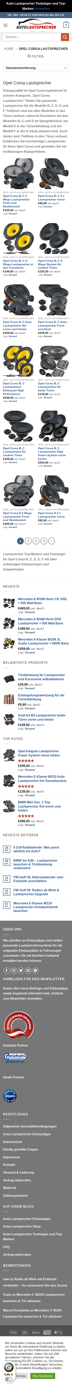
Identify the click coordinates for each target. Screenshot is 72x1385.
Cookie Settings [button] (16, 1375)
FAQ (6, 1247)
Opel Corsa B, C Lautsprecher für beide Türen (49, 387)
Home (9, 49)
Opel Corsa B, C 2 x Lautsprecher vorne (51, 197)
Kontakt (9, 1164)
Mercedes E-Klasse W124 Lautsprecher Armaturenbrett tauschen (35, 907)
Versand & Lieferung (18, 1172)
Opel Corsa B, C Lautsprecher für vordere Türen (14, 452)
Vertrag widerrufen (17, 1180)
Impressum (11, 1157)
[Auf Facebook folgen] (6, 970)
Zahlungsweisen (15, 1195)
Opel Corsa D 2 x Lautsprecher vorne (51, 515)
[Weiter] (51, 541)
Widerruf (9, 1188)
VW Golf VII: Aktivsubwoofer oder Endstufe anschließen (38, 879)
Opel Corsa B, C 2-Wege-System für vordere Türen (50, 264)
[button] (5, 25)
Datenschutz (12, 1142)
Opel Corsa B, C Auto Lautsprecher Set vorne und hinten (17, 325)
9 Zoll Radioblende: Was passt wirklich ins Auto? (36, 849)
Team (7, 1294)
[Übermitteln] (65, 37)
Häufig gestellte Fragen (20, 1149)
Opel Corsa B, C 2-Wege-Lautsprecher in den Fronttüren (18, 264)
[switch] (8, 1379)
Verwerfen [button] (42, 8)
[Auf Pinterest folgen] (35, 970)
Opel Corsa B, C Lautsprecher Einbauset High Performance (14, 389)
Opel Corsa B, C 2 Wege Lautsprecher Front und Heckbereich (16, 201)
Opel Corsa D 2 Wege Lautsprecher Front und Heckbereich (17, 517)
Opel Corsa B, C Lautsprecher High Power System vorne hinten (52, 453)
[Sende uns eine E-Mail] (28, 970)
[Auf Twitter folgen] (21, 970)
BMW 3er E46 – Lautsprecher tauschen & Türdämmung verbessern (35, 864)
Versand (13, 213)
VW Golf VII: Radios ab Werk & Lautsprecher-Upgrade (36, 892)
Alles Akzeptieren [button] (43, 1375)
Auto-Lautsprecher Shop (22, 1226)
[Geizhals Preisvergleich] (15, 1061)
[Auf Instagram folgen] (14, 970)
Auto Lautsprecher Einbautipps (27, 1134)
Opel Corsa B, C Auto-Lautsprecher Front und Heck (53, 325)
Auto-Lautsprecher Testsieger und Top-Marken (33, 1236)
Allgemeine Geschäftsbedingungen (30, 1126)
